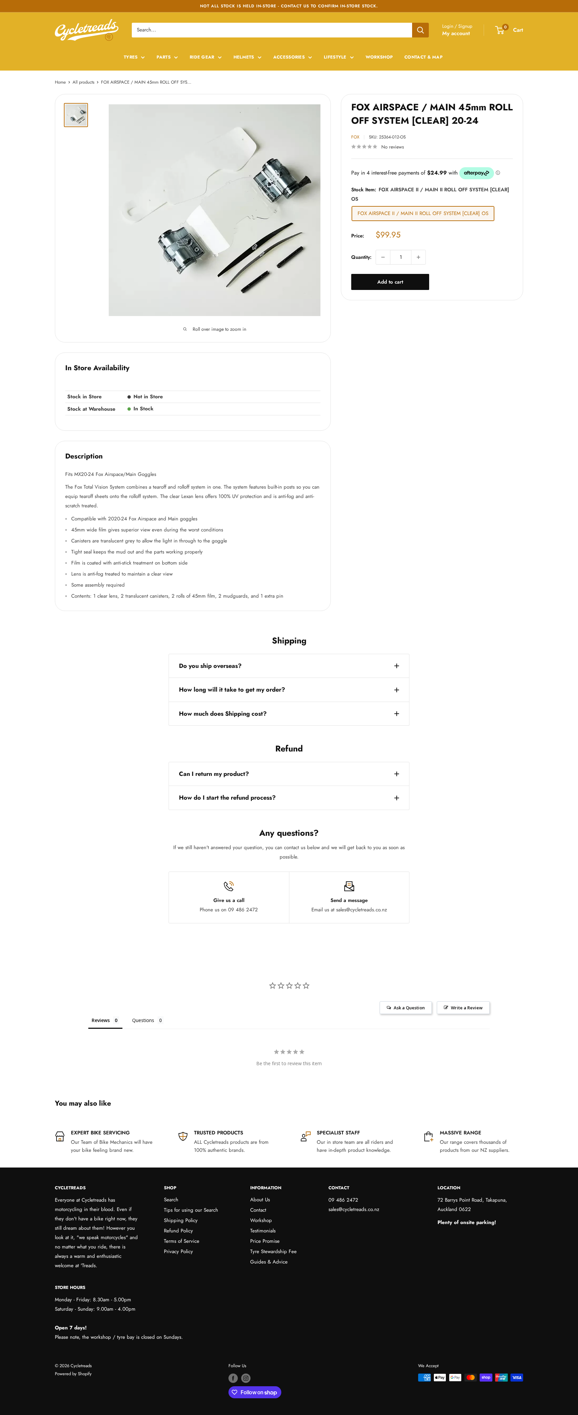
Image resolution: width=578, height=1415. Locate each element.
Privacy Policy (178, 1251)
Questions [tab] (143, 1020)
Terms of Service (181, 1241)
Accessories (289, 57)
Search (171, 1199)
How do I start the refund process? (227, 797)
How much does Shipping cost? (223, 713)
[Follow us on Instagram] (246, 1378)
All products (83, 82)
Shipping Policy (181, 1220)
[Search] (420, 30)
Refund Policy (178, 1230)
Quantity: (361, 257)
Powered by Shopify (73, 1374)
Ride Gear (202, 57)
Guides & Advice (269, 1262)
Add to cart (390, 282)
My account (456, 33)
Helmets (243, 57)
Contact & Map (423, 57)
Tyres (131, 57)
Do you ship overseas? (210, 666)
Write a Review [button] (467, 1008)
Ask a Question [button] (409, 1008)
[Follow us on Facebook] (233, 1378)
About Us (260, 1199)
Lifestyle (335, 57)
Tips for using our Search (191, 1210)
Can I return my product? (214, 774)
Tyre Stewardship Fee (273, 1251)
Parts (164, 57)
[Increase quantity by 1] (418, 257)
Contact (258, 1210)
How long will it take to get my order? (232, 689)
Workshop (379, 57)
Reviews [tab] (101, 1020)
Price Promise (265, 1241)
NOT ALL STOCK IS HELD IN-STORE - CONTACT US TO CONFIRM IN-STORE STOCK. (289, 6)
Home (60, 82)
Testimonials (263, 1230)
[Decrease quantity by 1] (383, 257)
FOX (355, 137)
